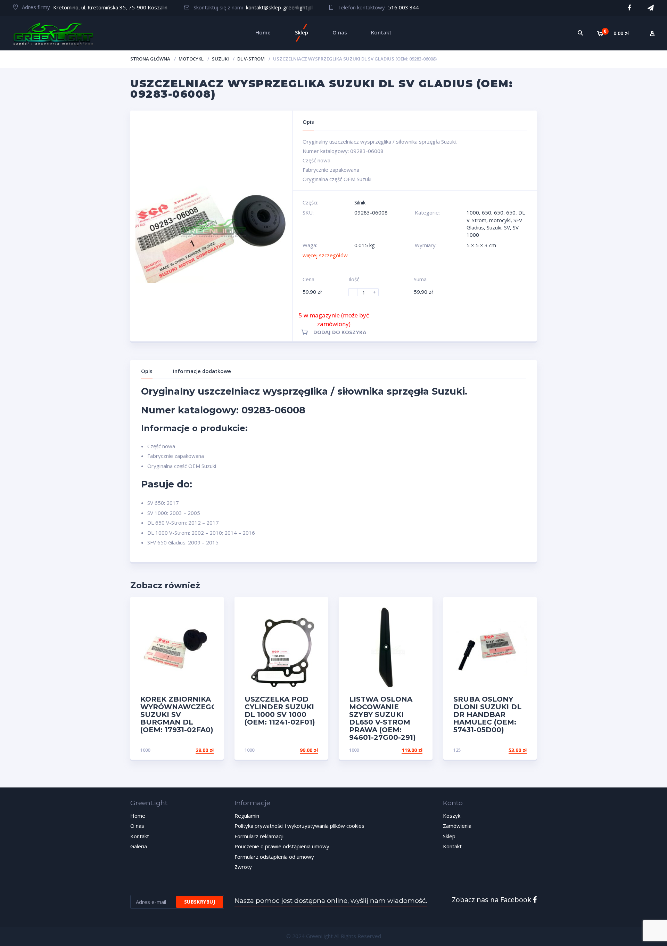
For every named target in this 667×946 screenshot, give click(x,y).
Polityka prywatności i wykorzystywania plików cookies (299, 825)
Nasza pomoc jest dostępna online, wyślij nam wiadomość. (330, 901)
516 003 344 (403, 7)
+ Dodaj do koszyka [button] (187, 750)
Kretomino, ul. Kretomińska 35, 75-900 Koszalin (110, 7)
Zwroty (243, 866)
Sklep (449, 836)
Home (137, 815)
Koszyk (451, 815)
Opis (147, 370)
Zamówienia (457, 825)
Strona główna (150, 59)
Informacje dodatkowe (202, 370)
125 (457, 750)
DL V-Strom (251, 59)
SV (507, 227)
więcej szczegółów (325, 255)
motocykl (191, 59)
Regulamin (246, 815)
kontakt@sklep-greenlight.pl (279, 7)
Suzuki (220, 59)
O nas (137, 825)
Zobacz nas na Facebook (492, 899)
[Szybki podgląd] (211, 608)
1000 (473, 212)
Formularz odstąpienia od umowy (274, 856)
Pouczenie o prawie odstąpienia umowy (281, 846)
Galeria (138, 846)
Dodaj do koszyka (339, 332)
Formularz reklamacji (258, 836)
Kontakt (139, 836)
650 (486, 212)
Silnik (359, 202)
